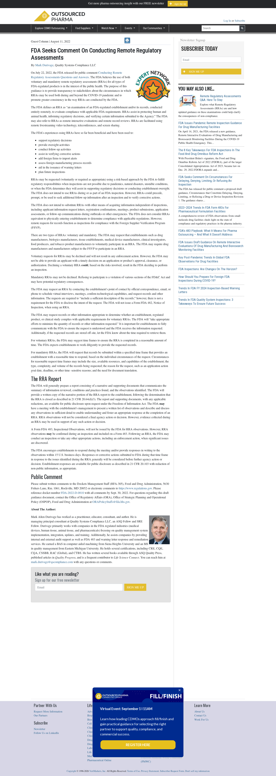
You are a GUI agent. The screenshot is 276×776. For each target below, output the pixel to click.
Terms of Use (133, 771)
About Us (199, 711)
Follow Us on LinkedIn (46, 733)
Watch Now (108, 28)
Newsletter (39, 729)
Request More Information (48, 711)
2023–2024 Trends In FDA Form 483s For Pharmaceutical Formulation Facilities (203, 209)
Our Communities (153, 28)
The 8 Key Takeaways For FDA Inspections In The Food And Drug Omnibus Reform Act (209, 152)
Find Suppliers (83, 28)
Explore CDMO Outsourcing (50, 28)
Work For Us (201, 719)
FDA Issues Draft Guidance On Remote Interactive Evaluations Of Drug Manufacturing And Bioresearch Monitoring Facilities (210, 246)
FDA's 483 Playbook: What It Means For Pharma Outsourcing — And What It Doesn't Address (207, 232)
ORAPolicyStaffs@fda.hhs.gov (111, 502)
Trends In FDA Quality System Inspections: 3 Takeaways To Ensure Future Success (205, 301)
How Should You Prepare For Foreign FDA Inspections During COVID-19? (204, 278)
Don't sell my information (197, 771)
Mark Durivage (44, 65)
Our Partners (41, 715)
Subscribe (240, 20)
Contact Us (200, 715)
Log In (228, 20)
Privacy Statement (150, 771)
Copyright (71, 771)
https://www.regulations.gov (135, 488)
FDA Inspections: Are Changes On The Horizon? (207, 269)
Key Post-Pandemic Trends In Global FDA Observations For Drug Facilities (204, 259)
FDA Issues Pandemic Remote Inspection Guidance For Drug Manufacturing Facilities (210, 125)
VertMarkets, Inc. (97, 771)
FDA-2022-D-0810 (72, 493)
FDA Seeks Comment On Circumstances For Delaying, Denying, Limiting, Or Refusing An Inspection (205, 180)
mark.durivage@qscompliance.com (52, 562)
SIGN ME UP (135, 587)
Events (129, 28)
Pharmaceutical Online (99, 760)
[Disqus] (101, 651)
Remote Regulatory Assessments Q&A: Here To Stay (220, 98)
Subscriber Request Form (172, 771)
